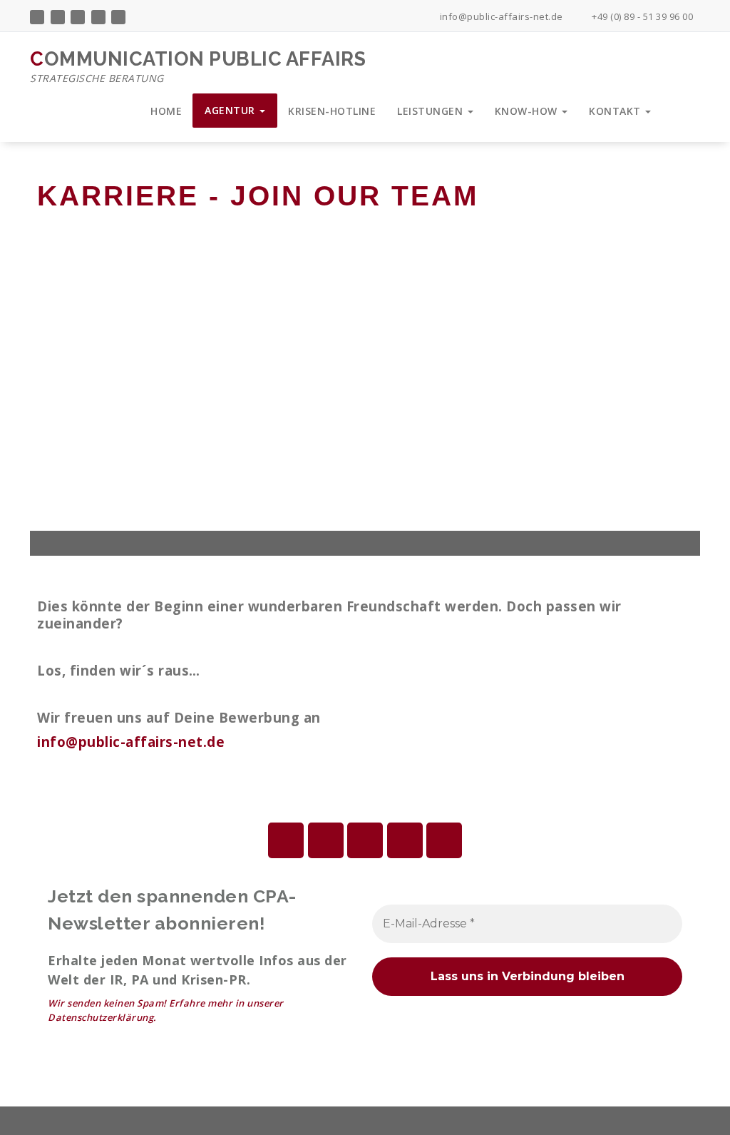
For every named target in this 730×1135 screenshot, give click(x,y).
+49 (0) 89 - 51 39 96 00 (641, 16)
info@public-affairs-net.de (500, 16)
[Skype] (405, 840)
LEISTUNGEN (431, 111)
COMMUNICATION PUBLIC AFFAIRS (198, 66)
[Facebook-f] (286, 840)
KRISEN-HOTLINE (332, 111)
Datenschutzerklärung (100, 1017)
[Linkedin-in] (326, 840)
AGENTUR (231, 110)
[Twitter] (365, 840)
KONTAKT (616, 111)
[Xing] (444, 840)
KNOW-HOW (528, 111)
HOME (166, 111)
